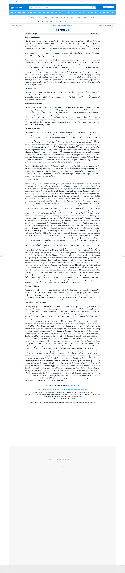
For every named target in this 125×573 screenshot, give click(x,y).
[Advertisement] (62, 435)
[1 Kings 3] (123, 260)
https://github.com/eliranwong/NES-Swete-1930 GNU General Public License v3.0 (62, 389)
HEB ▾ (97, 34)
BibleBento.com (75, 385)
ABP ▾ (93, 34)
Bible (13, 25)
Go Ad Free (3, 566)
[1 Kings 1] (2, 260)
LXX (16, 25)
